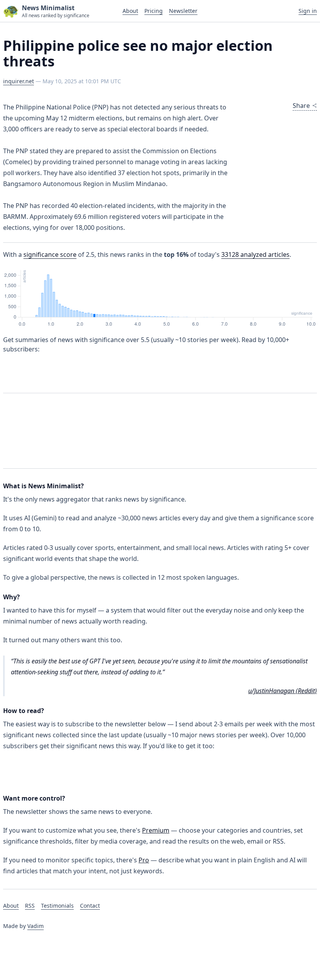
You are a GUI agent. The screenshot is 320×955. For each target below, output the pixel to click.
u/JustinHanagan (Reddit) (282, 690)
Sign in (308, 10)
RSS (30, 905)
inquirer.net (18, 81)
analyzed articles (255, 254)
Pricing (153, 10)
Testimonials (57, 905)
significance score (49, 254)
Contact (90, 905)
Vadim (35, 926)
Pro (144, 860)
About (130, 10)
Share (301, 105)
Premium (155, 830)
